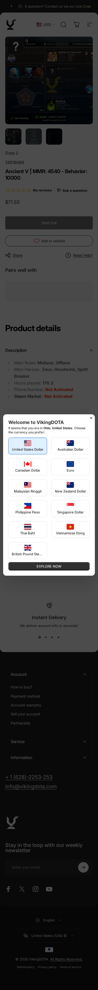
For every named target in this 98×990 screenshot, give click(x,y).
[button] (27, 446)
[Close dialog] (91, 418)
